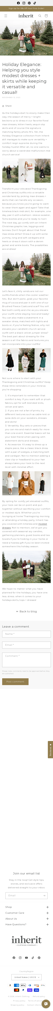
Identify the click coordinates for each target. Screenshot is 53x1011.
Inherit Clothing (22, 996)
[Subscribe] (44, 895)
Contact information (36, 1005)
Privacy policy (19, 1001)
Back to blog (28, 611)
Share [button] (8, 106)
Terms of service (35, 1001)
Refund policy (39, 996)
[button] (6, 16)
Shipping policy (17, 1005)
